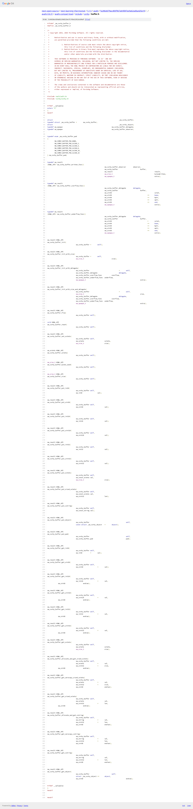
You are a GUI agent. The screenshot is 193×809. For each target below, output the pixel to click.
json (189, 806)
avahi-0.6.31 (47, 14)
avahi (95, 11)
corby (86, 14)
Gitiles (13, 806)
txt (183, 806)
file (87, 19)
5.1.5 (89, 11)
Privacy (19, 806)
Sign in (188, 3)
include (78, 14)
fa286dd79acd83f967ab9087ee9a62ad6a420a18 (122, 11)
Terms (25, 806)
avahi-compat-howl (64, 14)
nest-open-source (50, 11)
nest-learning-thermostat (73, 11)
